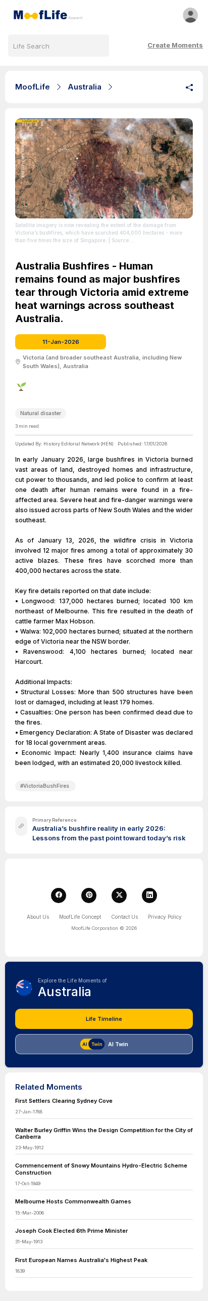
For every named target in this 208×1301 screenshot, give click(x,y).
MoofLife (32, 87)
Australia (84, 87)
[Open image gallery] (104, 168)
